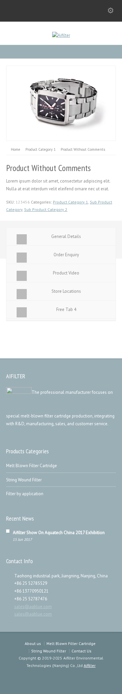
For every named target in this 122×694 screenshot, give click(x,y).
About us (33, 643)
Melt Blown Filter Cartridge (31, 466)
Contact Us (82, 650)
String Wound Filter (24, 480)
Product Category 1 (70, 202)
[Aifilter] (61, 35)
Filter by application (24, 494)
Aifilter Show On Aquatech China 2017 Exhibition (59, 532)
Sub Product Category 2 (45, 209)
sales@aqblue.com (33, 606)
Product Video (66, 273)
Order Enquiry (66, 255)
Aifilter (90, 665)
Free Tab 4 (66, 309)
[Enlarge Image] (61, 69)
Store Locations (66, 291)
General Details (66, 236)
